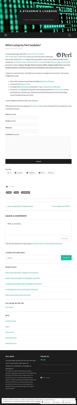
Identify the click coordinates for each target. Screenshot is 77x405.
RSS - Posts (46, 378)
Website (8, 128)
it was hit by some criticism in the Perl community (30, 62)
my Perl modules (37, 106)
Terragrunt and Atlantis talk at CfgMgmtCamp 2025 (23, 284)
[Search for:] (38, 257)
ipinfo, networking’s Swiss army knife (18, 295)
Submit (38, 161)
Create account (10, 321)
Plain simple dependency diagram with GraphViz (21, 273)
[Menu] (6, 35)
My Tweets (9, 307)
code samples (24, 87)
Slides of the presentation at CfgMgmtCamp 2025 (22, 278)
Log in (7, 326)
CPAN (24, 57)
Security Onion (58, 89)
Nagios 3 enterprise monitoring (49, 87)
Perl (16, 192)
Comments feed (10, 338)
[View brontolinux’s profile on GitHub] (44, 360)
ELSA (19, 89)
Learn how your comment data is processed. (47, 243)
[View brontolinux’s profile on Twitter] (41, 360)
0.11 (23, 59)
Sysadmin (25, 192)
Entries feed (9, 332)
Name (10, 114)
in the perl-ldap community (59, 62)
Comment (12, 134)
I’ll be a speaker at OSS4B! (62, 206)
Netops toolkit (25, 84)
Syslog (12, 186)
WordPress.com (11, 343)
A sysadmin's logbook (38, 11)
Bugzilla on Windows (47, 81)
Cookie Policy (39, 401)
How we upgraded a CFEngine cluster (19, 206)
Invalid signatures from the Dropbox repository (21, 289)
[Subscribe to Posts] (41, 378)
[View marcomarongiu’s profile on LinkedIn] (43, 360)
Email (10, 121)
